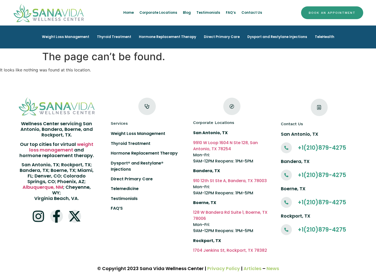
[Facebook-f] (56, 216)
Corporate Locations (158, 12)
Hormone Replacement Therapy (167, 36)
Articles (252, 268)
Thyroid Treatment (114, 36)
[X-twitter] (74, 216)
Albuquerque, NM (43, 187)
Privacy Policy (223, 268)
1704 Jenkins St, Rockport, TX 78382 (230, 250)
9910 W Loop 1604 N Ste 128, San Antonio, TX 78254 (225, 146)
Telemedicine (125, 189)
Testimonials (208, 12)
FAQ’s (231, 12)
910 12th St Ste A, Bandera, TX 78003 (230, 181)
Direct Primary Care (222, 36)
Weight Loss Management (65, 36)
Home (128, 12)
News (273, 268)
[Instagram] (38, 216)
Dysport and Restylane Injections (277, 36)
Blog (187, 12)
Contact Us (251, 12)
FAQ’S (117, 208)
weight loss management (61, 147)
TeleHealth (324, 36)
